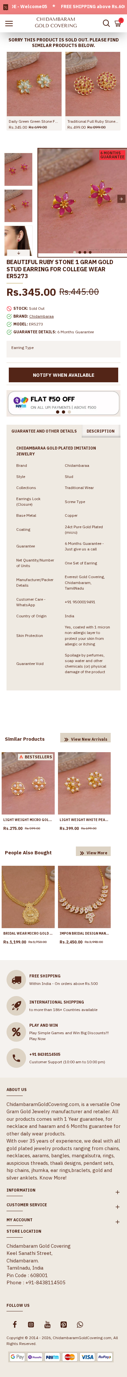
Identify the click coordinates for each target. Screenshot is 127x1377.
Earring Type (22, 347)
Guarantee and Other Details (44, 431)
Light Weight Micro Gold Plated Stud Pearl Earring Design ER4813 (28, 820)
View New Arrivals (89, 739)
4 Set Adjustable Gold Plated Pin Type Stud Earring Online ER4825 (92, 121)
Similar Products (25, 739)
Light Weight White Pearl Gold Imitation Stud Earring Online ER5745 (84, 820)
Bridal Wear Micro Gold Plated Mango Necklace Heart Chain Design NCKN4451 (28, 933)
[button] (44, 199)
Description (101, 431)
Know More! (52, 1178)
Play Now (37, 1038)
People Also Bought (28, 852)
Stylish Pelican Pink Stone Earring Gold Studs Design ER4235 (34, 121)
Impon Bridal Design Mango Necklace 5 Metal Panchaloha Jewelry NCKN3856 (84, 933)
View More (97, 852)
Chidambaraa (41, 316)
